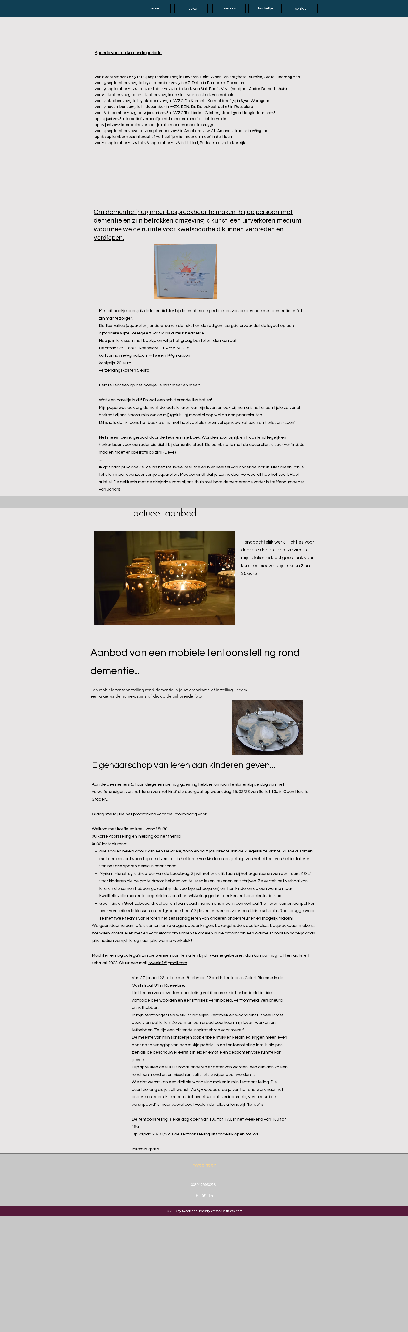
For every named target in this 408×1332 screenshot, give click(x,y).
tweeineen (204, 1165)
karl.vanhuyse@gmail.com (123, 355)
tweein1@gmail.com (172, 355)
